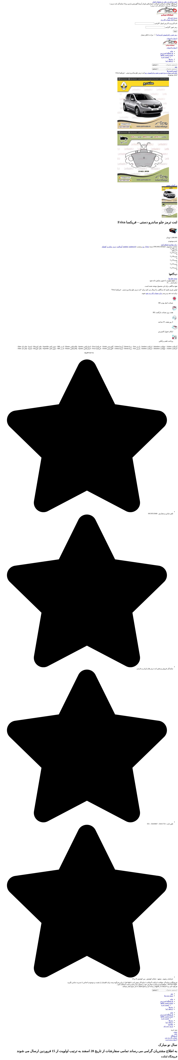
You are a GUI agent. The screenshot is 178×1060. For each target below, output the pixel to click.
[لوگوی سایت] (167, 16)
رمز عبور (171, 27)
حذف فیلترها (173, 278)
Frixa (147, 247)
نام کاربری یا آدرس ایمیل (166, 23)
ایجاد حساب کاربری (167, 20)
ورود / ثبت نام (168, 1026)
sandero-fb (132, 247)
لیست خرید (165, 57)
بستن (175, 1032)
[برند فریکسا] (173, 234)
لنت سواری (170, 73)
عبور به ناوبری (172, 2)
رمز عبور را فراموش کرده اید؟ (166, 35)
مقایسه (170, 1024)
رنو (146, 73)
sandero (125, 247)
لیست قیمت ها (172, 71)
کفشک (104, 247)
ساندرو (109, 247)
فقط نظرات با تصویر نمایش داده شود (162, 280)
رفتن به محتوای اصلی (159, 2)
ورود (175, 31)
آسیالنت (119, 247)
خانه (175, 73)
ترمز (114, 247)
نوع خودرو (162, 73)
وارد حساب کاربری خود (154, 293)
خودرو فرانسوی (152, 73)
